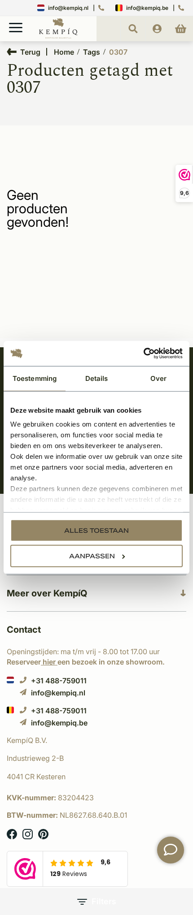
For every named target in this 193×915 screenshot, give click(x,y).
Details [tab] (96, 378)
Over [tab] (158, 378)
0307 (118, 51)
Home (64, 51)
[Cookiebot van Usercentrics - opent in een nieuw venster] (143, 353)
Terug (30, 52)
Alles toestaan (96, 530)
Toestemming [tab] (35, 378)
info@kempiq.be (147, 7)
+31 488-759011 (59, 680)
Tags (91, 51)
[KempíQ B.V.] (96, 740)
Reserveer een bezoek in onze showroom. (86, 661)
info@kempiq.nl (68, 7)
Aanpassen (92, 556)
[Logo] (58, 37)
